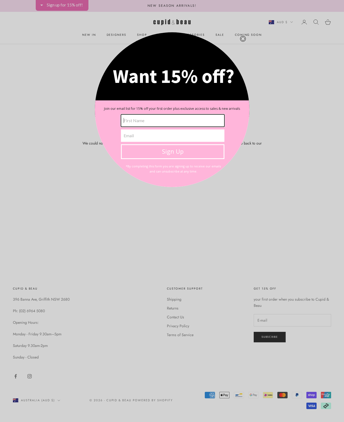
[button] (243, 39)
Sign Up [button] (173, 151)
